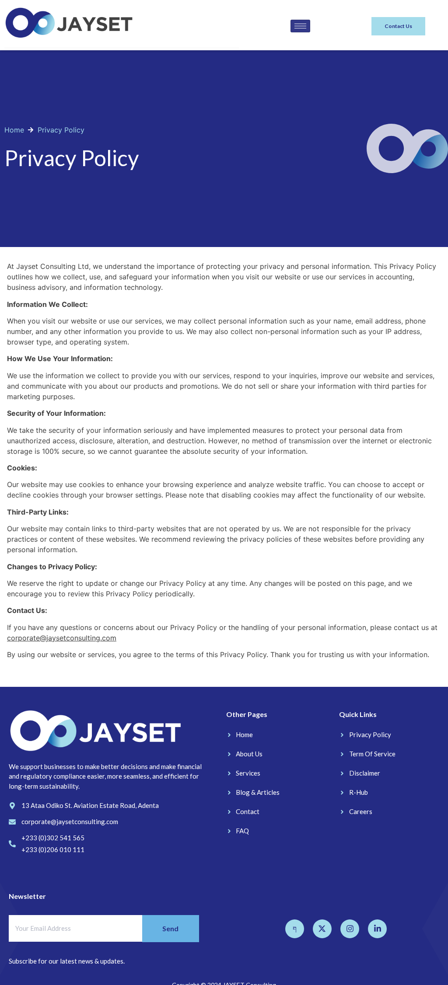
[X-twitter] (322, 928)
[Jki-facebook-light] (294, 928)
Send (170, 928)
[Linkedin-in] (377, 928)
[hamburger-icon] (300, 26)
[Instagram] (349, 928)
